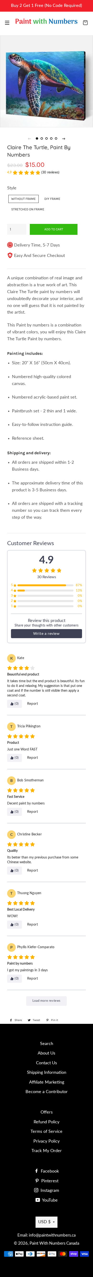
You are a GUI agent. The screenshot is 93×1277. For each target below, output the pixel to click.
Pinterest (49, 1181)
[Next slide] (63, 138)
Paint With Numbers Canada (54, 1243)
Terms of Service (46, 1131)
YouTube (49, 1200)
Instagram (49, 1190)
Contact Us (46, 1063)
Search (46, 1044)
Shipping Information (46, 1072)
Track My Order (46, 1151)
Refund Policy (46, 1122)
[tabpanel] (46, 81)
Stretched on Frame (27, 209)
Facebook (49, 1171)
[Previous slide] (29, 138)
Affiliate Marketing (46, 1082)
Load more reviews (46, 1000)
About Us (46, 1053)
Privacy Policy (46, 1141)
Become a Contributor (47, 1092)
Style (11, 188)
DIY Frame (52, 199)
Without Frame (23, 199)
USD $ (44, 1222)
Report (32, 703)
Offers (47, 1112)
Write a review (46, 634)
